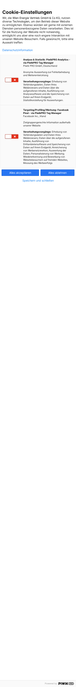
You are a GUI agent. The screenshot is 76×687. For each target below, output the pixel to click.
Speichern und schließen (38, 180)
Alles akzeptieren (20, 172)
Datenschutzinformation (17, 50)
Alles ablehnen (57, 172)
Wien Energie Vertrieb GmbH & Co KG (36, 18)
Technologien (20, 21)
